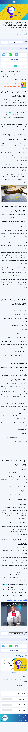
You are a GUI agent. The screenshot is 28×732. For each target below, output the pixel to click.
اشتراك (7, 710)
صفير (24, 66)
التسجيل (10, 679)
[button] (15, 672)
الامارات (5, 584)
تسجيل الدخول (17, 679)
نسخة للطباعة (13, 59)
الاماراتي (12, 112)
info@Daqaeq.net (18, 717)
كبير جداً (11, 66)
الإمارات (17, 143)
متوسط (20, 66)
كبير (15, 66)
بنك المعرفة (20, 34)
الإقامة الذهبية (13, 359)
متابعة (7, 699)
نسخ (4, 42)
